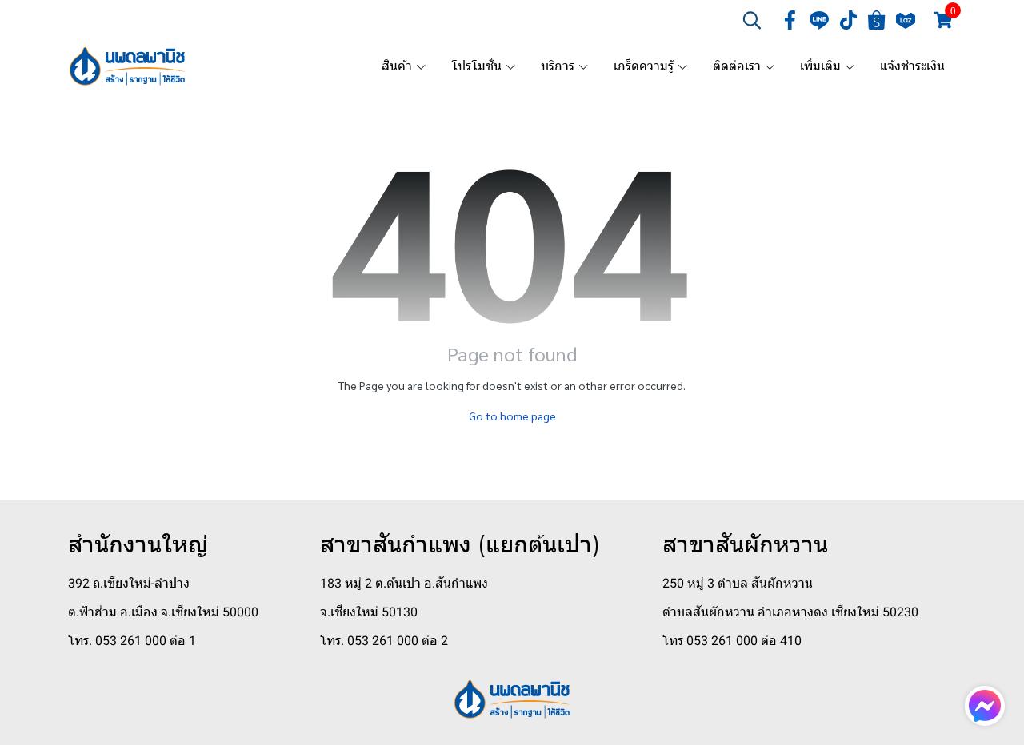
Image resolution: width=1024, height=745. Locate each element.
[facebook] (790, 20)
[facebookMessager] (985, 706)
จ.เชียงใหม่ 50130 (369, 612)
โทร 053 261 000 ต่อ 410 (732, 640)
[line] (819, 20)
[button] (752, 20)
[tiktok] (848, 20)
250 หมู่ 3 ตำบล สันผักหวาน (737, 583)
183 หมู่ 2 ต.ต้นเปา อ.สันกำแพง (404, 583)
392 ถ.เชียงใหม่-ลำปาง (129, 583)
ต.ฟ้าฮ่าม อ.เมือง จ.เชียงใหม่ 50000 (163, 612)
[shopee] (877, 20)
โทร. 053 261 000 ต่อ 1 (132, 640)
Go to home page (512, 415)
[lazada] (905, 20)
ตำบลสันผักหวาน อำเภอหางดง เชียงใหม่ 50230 (790, 612)
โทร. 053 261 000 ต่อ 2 (384, 640)
